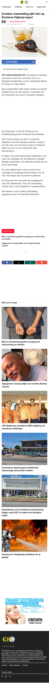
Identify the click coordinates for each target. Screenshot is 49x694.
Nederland (41, 7)
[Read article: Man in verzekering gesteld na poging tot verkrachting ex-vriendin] (24, 323)
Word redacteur (14, 665)
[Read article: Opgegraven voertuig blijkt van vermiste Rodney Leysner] (24, 365)
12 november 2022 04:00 (13, 24)
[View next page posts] (26, 251)
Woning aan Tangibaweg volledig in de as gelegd (21, 556)
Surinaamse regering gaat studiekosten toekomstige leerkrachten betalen (20, 469)
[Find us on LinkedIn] (6, 676)
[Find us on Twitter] (10, 676)
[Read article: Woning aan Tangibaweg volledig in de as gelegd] (24, 536)
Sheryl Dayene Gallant (18, 21)
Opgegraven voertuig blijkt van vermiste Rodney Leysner (21, 244)
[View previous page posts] (22, 251)
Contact (4, 665)
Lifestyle (29, 7)
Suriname (18, 7)
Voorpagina (6, 7)
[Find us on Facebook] (2, 676)
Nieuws (31, 24)
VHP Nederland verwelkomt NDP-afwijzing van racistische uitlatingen (23, 427)
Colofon (25, 665)
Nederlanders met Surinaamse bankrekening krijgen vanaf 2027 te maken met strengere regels (23, 512)
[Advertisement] (24, 112)
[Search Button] (46, 2)
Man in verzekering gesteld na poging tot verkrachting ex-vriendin (23, 237)
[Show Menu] (2, 2)
